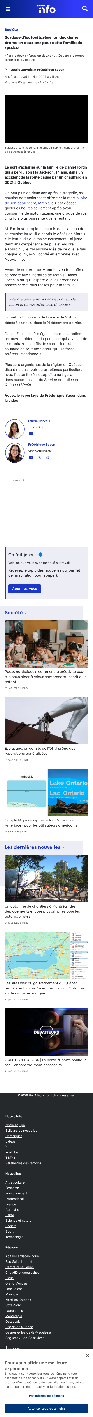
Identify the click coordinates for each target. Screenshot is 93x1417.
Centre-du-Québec (19, 1267)
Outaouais (12, 1321)
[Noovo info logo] (46, 9)
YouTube (11, 1152)
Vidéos (10, 1141)
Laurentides (14, 1310)
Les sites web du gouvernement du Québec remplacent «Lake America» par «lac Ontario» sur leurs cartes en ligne (44, 988)
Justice (10, 1204)
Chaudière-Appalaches (22, 1272)
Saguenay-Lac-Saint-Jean (24, 1338)
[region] (46, 1383)
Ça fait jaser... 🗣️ (26, 555)
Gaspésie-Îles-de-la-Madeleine (28, 1332)
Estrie (9, 1278)
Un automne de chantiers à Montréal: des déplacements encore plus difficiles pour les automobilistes (42, 911)
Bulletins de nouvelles (21, 1130)
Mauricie (11, 1294)
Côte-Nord (13, 1305)
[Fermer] (88, 1356)
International (14, 1199)
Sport (9, 1231)
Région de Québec (19, 1327)
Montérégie (13, 1316)
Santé (9, 1215)
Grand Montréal (16, 1283)
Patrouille (12, 1209)
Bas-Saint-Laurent (18, 1261)
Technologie (14, 1237)
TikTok (10, 1158)
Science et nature (18, 1220)
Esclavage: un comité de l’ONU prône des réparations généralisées (40, 751)
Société (11, 30)
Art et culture (15, 1182)
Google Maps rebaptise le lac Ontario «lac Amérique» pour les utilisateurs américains (41, 823)
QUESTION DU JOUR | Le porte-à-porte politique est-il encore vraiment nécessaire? (45, 1063)
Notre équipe (15, 1125)
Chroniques (13, 1136)
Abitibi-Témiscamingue (22, 1256)
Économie (12, 1188)
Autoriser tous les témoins (46, 1408)
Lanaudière (13, 1289)
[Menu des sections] (8, 9)
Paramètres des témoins (23, 1163)
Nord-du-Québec (18, 1300)
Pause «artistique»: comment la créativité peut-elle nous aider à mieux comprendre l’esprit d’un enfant (46, 677)
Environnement (16, 1193)
